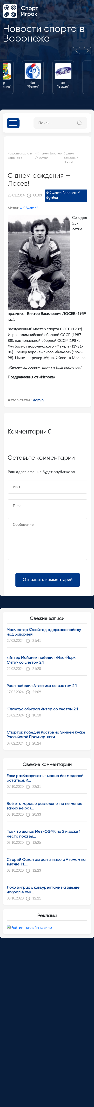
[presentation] (78, 50)
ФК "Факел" (29, 208)
